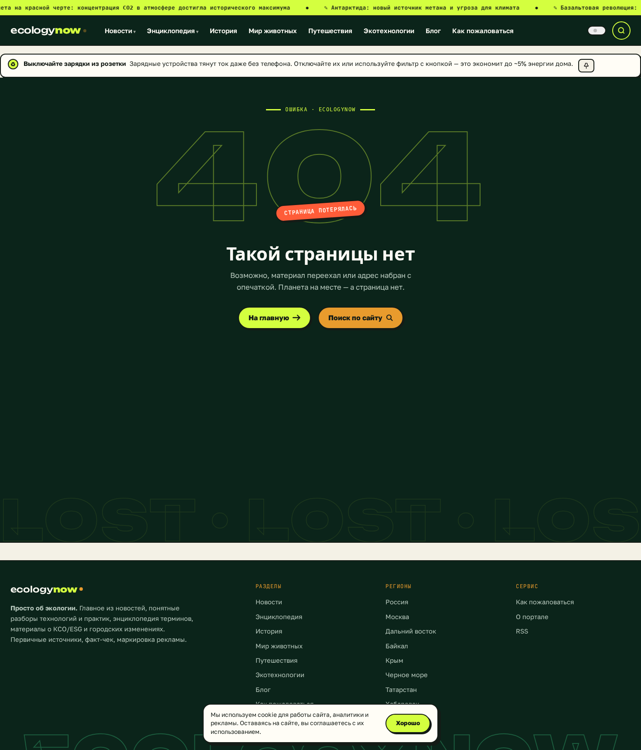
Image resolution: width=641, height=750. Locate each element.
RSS (522, 631)
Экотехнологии (389, 30)
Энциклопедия (172, 30)
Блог (433, 30)
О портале (532, 616)
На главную (269, 317)
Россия (396, 602)
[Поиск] (621, 30)
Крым (394, 660)
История (223, 30)
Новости (120, 30)
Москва (397, 616)
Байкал (396, 646)
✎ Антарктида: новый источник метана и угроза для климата (431, 7)
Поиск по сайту (355, 317)
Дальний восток (410, 631)
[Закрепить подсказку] (586, 65)
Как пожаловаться (483, 30)
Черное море (406, 674)
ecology (45, 30)
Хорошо (408, 722)
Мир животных (273, 30)
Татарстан (401, 689)
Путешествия (330, 30)
